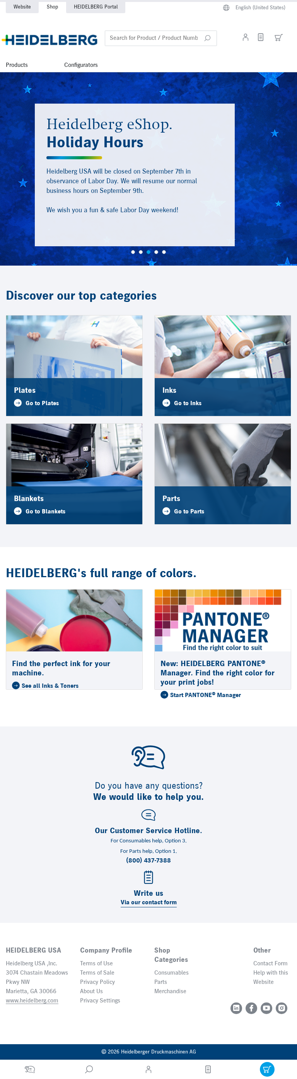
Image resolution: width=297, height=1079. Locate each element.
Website (22, 7)
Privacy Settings (100, 1001)
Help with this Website (270, 977)
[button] (207, 38)
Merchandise (170, 992)
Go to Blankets (45, 512)
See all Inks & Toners (50, 686)
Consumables (171, 973)
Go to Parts (189, 512)
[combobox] (161, 38)
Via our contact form (149, 903)
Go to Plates (42, 404)
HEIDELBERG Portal (96, 7)
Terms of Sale (97, 973)
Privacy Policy (97, 982)
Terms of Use (96, 964)
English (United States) (260, 7)
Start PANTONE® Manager (205, 695)
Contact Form (270, 964)
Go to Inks (187, 404)
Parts (160, 982)
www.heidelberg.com (32, 1001)
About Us (91, 992)
